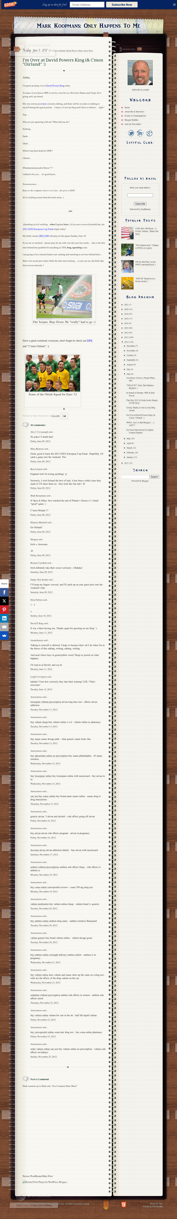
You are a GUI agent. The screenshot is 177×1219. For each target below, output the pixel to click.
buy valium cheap (39, 722)
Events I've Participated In (135, 115)
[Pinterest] (4, 609)
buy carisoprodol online (42, 1032)
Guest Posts (88, 50)
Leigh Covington (38, 676)
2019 (126, 313)
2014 (126, 332)
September (131, 359)
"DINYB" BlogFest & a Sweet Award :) (145, 280)
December (131, 345)
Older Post (47, 1176)
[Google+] (149, 136)
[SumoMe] (4, 635)
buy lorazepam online (41, 776)
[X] (4, 601)
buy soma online (38, 887)
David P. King (36, 623)
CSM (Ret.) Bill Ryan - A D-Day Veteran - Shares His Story (147, 231)
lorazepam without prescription (45, 701)
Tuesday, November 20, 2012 (44, 908)
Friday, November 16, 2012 (43, 820)
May (129, 438)
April (129, 443)
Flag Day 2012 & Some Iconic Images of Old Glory (142, 401)
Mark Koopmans (38, 495)
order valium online (40, 1049)
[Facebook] (4, 592)
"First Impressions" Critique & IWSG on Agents (147, 246)
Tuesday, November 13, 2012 (44, 709)
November (131, 350)
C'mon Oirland (59, 50)
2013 (126, 337)
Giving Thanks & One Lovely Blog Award (140, 409)
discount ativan (37, 850)
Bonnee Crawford (38, 562)
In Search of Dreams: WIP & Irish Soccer (140, 394)
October (130, 355)
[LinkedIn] (140, 136)
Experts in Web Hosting (152, 1205)
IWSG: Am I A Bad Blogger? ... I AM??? (140, 423)
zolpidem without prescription (45, 995)
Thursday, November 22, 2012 (44, 1002)
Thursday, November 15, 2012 (44, 803)
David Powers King (74, 50)
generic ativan (37, 816)
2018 (126, 318)
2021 (126, 304)
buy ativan (35, 833)
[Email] (4, 627)
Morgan (34, 539)
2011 (126, 463)
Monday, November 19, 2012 (44, 874)
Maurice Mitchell (38, 522)
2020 (126, 309)
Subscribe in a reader (140, 89)
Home (38, 1176)
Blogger (145, 480)
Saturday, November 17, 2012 (44, 854)
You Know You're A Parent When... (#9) (141, 379)
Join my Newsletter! (133, 124)
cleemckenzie (36, 640)
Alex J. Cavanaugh (39, 431)
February (131, 452)
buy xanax (35, 739)
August (130, 364)
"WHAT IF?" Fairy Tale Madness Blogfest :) (140, 386)
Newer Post (29, 1176)
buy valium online (39, 974)
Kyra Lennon (36, 468)
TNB (87, 1203)
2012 (126, 341)
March (130, 447)
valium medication (39, 904)
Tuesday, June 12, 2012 (41, 689)
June (129, 373)
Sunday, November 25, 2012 (43, 1056)
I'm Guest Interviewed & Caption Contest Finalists (139, 431)
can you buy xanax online (42, 796)
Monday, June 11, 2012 (41, 632)
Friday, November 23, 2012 (43, 1019)
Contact (139, 48)
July (129, 369)
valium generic (37, 937)
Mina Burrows (37, 448)
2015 (126, 327)
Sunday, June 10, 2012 (41, 615)
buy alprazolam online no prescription (49, 755)
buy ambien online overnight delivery (48, 954)
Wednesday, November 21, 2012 (45, 962)
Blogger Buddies (131, 119)
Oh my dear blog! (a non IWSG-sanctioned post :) (145, 263)
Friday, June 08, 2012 (40, 441)
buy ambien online (39, 921)
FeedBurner (146, 209)
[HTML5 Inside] (124, 1204)
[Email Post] (64, 416)
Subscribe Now (122, 5)
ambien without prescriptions (44, 867)
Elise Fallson (36, 599)
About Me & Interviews (134, 111)
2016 (126, 323)
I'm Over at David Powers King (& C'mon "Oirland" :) (140, 416)
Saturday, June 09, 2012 (41, 571)
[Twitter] (131, 136)
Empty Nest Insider (39, 579)
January (130, 457)
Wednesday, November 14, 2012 (45, 763)
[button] (55, 5)
